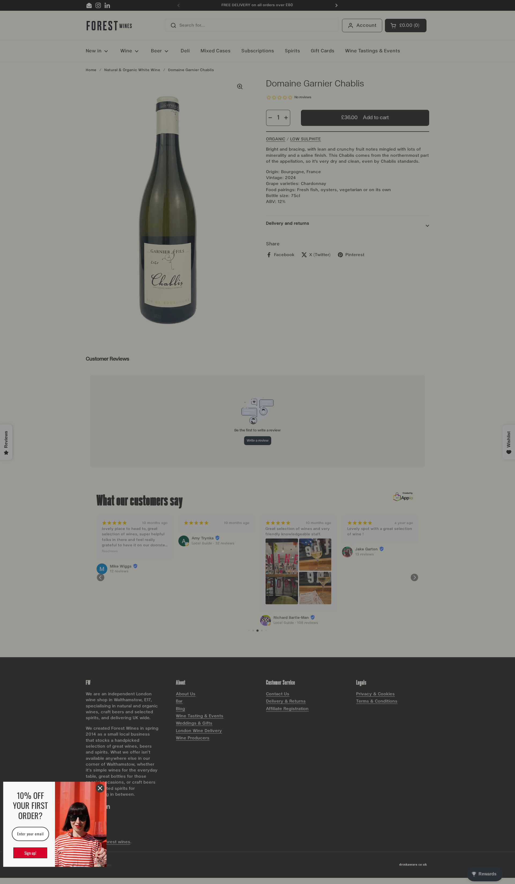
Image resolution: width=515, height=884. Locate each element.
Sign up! (30, 853)
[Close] (100, 788)
